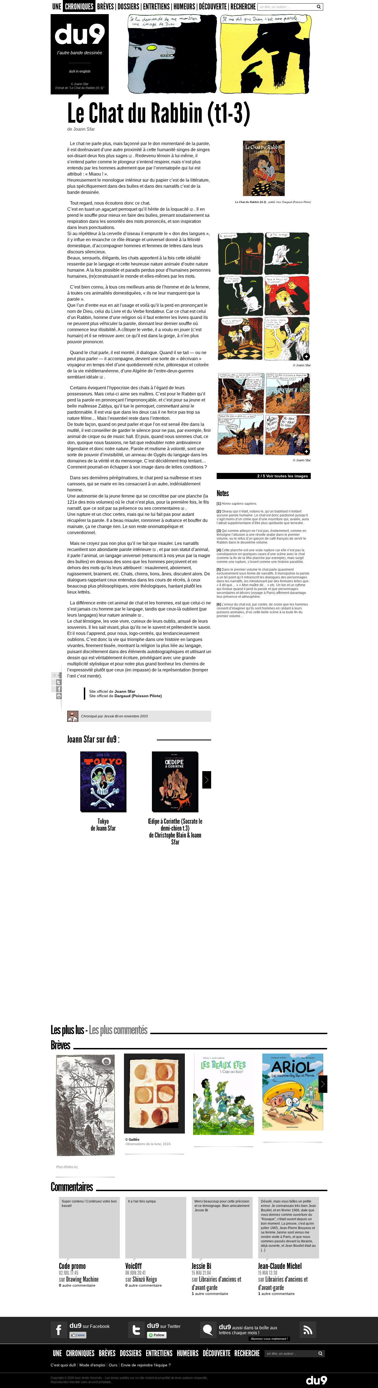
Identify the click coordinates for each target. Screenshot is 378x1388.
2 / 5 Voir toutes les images (282, 476)
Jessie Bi (111, 716)
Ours (113, 1365)
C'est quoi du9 (63, 1365)
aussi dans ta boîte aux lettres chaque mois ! (253, 1331)
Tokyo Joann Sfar (103, 824)
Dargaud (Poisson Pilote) (138, 696)
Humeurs (184, 6)
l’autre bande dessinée (79, 52)
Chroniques (79, 7)
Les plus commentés (118, 1030)
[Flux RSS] (308, 1330)
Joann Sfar (81, 84)
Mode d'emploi (92, 1365)
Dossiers (128, 6)
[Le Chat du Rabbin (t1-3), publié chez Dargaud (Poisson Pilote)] (264, 362)
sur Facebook (89, 1325)
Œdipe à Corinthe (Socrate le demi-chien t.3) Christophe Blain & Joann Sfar (175, 831)
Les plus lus (67, 1030)
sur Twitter (163, 1325)
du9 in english (79, 71)
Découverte (213, 6)
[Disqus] (139, 937)
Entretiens (156, 6)
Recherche (243, 7)
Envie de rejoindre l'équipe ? (146, 1365)
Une (56, 6)
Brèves (105, 6)
